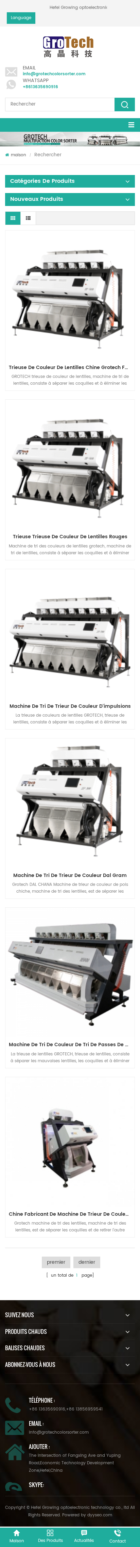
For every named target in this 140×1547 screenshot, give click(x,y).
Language (21, 18)
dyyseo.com (99, 1515)
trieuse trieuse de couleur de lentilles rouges (70, 536)
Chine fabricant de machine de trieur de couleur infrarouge (72, 1214)
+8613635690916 (40, 87)
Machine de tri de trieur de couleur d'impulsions (70, 706)
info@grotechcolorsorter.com (54, 74)
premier (56, 1262)
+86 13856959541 (84, 1409)
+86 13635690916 (47, 1409)
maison (18, 155)
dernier (86, 1262)
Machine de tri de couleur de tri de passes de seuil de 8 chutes (72, 1044)
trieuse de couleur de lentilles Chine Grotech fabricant (72, 367)
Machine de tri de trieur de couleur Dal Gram (70, 875)
